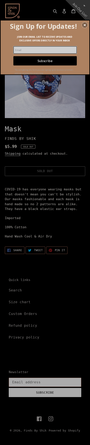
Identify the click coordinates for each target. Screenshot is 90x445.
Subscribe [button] (45, 61)
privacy (45, 91)
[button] (84, 25)
